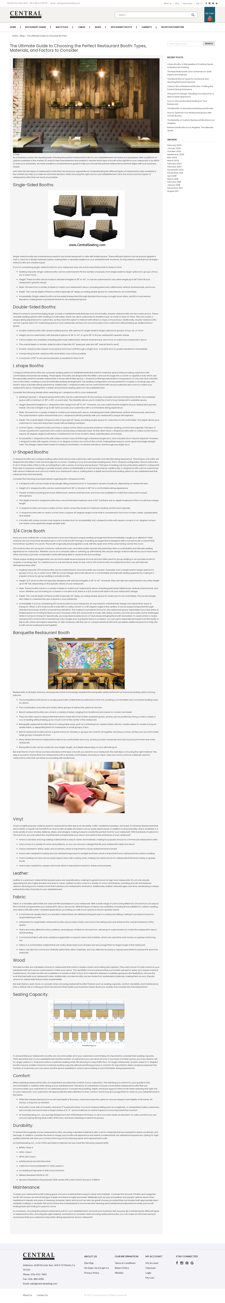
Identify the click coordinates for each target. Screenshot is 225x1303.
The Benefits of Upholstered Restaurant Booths (190, 108)
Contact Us (42, 1295)
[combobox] (156, 15)
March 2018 (172, 179)
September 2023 (175, 154)
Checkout (150, 1267)
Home (15, 35)
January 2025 (174, 148)
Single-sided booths (23, 256)
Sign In (199, 3)
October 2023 (174, 151)
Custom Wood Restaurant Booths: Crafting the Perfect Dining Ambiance (190, 88)
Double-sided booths (30, 330)
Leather (17, 880)
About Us (168, 3)
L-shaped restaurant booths (27, 372)
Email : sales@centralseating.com (65, 3)
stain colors (77, 973)
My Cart (149, 1277)
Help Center (188, 3)
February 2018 (174, 181)
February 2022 (174, 166)
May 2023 (172, 157)
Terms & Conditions (125, 1262)
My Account (151, 1262)
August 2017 (173, 191)
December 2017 (175, 188)
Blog (177, 3)
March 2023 (173, 160)
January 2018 (173, 184)
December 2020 (175, 169)
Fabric (16, 903)
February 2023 (174, 163)
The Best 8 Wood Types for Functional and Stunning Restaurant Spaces (188, 80)
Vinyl (15, 825)
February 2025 (174, 145)
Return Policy (122, 1267)
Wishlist (119, 1272)
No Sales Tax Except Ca (96, 1267)
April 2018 (171, 175)
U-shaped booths (22, 458)
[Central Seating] (25, 14)
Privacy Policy (91, 1272)
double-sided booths (118, 313)
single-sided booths (44, 267)
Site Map (89, 1262)
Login (148, 1272)
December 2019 (175, 172)
